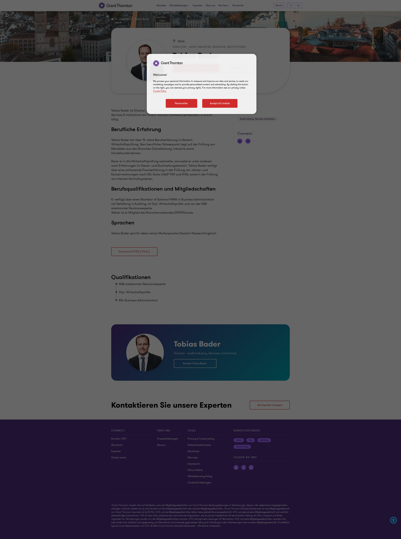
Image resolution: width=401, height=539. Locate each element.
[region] (201, 84)
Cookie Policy (159, 91)
